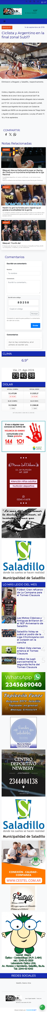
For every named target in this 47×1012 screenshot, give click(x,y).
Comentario (10, 278)
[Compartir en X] (10, 134)
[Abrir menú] (4, 21)
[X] (35, 2)
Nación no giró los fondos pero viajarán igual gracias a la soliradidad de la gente (22, 209)
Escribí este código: (14, 297)
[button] (27, 2)
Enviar (35, 325)
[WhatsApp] (31, 2)
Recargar (34, 313)
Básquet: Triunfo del (12, 243)
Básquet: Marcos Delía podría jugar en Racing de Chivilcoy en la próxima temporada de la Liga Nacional (23, 172)
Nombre (9, 269)
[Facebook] (39, 2)
